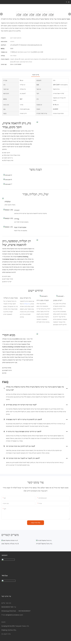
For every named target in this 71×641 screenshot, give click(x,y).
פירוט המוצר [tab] (35, 75)
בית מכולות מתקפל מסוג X (10, 543)
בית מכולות (27, 304)
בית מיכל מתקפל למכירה (44, 543)
